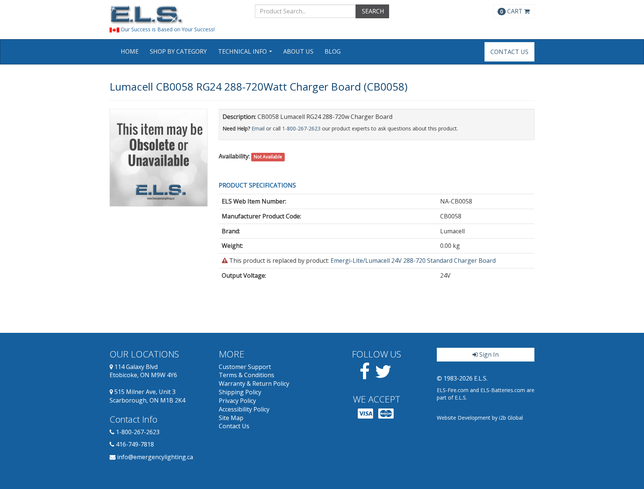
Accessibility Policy (244, 409)
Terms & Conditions (246, 375)
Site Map (231, 418)
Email (258, 128)
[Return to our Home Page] (177, 14)
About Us (298, 51)
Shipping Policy (240, 392)
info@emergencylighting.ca (155, 457)
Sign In (488, 354)
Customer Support (245, 367)
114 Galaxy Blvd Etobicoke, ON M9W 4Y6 (143, 371)
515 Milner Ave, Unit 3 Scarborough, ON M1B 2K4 (147, 396)
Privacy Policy (237, 401)
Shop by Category (178, 51)
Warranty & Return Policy (254, 383)
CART (512, 11)
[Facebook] (365, 376)
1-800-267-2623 (301, 128)
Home (130, 51)
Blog (333, 51)
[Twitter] (383, 376)
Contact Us (509, 52)
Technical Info (246, 53)
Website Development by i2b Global (480, 417)
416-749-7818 (135, 444)
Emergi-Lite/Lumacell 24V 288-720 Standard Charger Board (413, 260)
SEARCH (372, 11)
